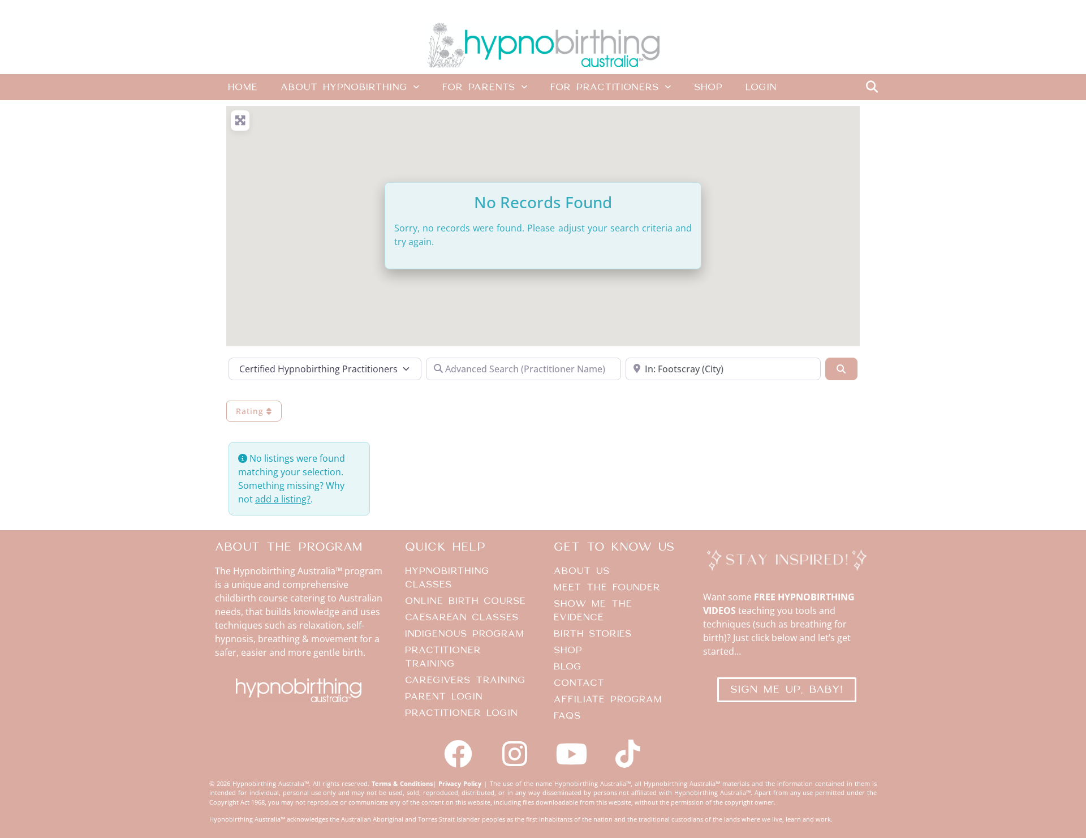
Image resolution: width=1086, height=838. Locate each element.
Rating (251, 411)
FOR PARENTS (478, 87)
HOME (243, 87)
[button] (872, 87)
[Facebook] (458, 754)
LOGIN (761, 87)
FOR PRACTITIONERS (604, 87)
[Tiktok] (628, 754)
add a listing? (283, 499)
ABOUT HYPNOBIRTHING (344, 87)
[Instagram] (515, 754)
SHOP (708, 87)
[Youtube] (571, 754)
